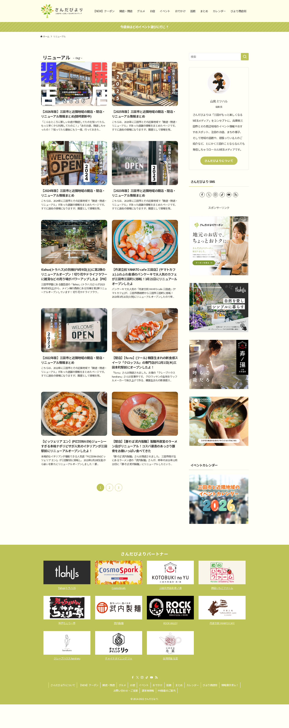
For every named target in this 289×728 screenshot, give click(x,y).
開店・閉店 (108, 685)
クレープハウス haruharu (67, 658)
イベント (143, 685)
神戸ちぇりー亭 (66, 623)
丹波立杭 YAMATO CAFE (222, 623)
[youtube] (228, 194)
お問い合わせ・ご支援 (125, 690)
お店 (132, 685)
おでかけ (157, 685)
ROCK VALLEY (170, 623)
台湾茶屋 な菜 (170, 658)
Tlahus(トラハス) (67, 588)
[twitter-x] (208, 194)
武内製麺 (118, 623)
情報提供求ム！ (229, 685)
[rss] (235, 194)
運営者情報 (148, 690)
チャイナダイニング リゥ (118, 658)
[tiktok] (222, 194)
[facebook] (202, 194)
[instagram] (215, 194)
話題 (168, 685)
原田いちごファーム (222, 588)
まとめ (179, 685)
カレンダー (193, 685)
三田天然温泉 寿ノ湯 (170, 588)
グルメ (122, 685)
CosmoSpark (119, 588)
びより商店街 (210, 685)
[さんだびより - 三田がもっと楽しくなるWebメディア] (61, 11)
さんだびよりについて (218, 161)
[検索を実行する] (245, 56)
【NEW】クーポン (88, 685)
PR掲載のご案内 (166, 690)
